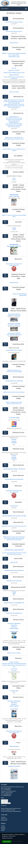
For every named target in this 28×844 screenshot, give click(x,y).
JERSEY (14, 229)
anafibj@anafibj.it (8, 794)
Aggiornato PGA (14, 562)
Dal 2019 (14, 179)
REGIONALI (14, 441)
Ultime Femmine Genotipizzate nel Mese (14, 22)
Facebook (3, 827)
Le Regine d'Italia (14, 690)
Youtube (3, 825)
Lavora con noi (4, 818)
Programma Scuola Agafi (14, 766)
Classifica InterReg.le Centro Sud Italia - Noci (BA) (14, 515)
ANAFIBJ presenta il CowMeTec (14, 653)
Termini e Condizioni (6, 803)
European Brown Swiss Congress (14, 350)
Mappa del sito (4, 820)
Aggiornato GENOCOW (14, 74)
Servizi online (4, 8)
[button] (7, 838)
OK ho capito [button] (7, 841)
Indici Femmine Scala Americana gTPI (14, 31)
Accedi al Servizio (14, 42)
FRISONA (14, 228)
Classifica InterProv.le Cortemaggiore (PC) (14, 602)
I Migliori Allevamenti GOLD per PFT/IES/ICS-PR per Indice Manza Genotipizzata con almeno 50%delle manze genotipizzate (14, 106)
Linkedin (3, 830)
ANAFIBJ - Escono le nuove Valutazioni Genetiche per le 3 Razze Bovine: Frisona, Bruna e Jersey (14, 55)
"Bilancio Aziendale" (14, 746)
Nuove (14, 178)
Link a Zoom (14, 670)
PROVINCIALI (14, 442)
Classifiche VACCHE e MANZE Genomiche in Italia (14, 72)
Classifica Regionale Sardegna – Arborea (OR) (14, 469)
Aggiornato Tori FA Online (14, 70)
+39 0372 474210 (9, 792)
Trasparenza (4, 805)
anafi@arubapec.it (7, 795)
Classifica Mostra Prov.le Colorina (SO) (14, 479)
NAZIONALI (14, 439)
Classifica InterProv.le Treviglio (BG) (14, 381)
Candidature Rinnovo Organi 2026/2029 (14, 549)
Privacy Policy (4, 800)
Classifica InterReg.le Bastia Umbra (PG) (14, 570)
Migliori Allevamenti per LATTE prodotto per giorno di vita (14, 526)
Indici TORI (14, 68)
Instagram (3, 828)
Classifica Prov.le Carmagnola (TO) (14, 613)
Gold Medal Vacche (14, 505)
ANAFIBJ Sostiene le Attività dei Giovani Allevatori (14, 392)
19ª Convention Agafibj (14, 417)
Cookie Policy (4, 801)
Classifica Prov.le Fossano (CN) (14, 580)
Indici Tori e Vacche (14, 92)
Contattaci (3, 817)
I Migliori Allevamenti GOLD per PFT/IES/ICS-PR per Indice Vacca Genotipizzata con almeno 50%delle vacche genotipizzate (14, 101)
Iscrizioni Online (14, 631)
